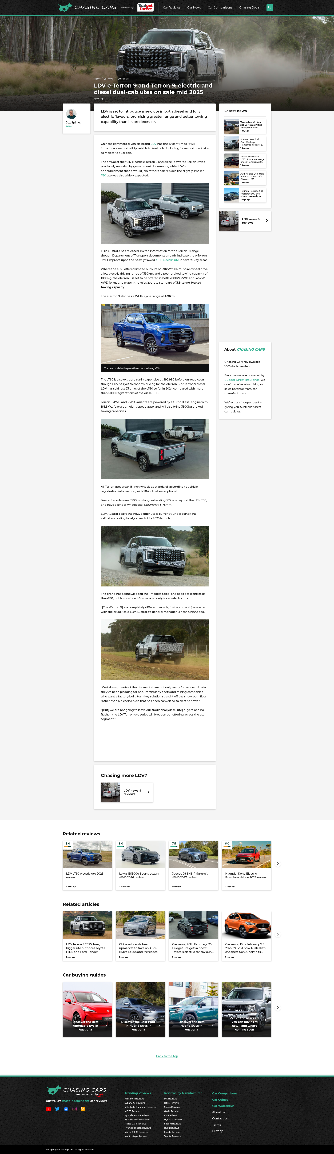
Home (97, 78)
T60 (103, 175)
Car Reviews (171, 7)
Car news (108, 78)
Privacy (217, 1131)
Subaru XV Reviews (135, 1103)
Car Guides (220, 1099)
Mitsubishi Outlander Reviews (140, 1107)
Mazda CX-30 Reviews (136, 1132)
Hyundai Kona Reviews (137, 1115)
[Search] (270, 7)
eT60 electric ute (167, 260)
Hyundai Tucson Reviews (138, 1128)
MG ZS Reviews (132, 1111)
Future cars (123, 78)
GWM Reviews (171, 1111)
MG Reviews (170, 1098)
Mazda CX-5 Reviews (135, 1123)
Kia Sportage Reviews (136, 1136)
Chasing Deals (249, 7)
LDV (154, 144)
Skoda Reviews (172, 1107)
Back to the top (167, 1056)
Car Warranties (223, 1106)
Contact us (220, 1118)
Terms (216, 1124)
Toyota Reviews (172, 1136)
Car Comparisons (220, 7)
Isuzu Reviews (171, 1128)
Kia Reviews (170, 1115)
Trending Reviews (138, 1093)
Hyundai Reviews (173, 1119)
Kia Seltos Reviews (134, 1098)
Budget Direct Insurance (242, 380)
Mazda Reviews (172, 1132)
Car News (194, 7)
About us (218, 1112)
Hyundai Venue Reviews (137, 1119)
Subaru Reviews (172, 1123)
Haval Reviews (171, 1103)
